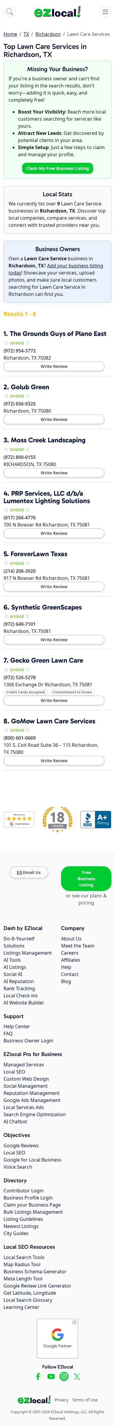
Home (10, 34)
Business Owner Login (28, 1040)
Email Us (32, 872)
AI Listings (15, 967)
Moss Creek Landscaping (48, 440)
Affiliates (70, 960)
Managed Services (24, 1064)
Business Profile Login (28, 1197)
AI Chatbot (15, 1121)
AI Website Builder (24, 1002)
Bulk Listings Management (33, 1212)
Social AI (13, 974)
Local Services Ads (24, 1107)
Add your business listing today (56, 269)
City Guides (16, 1233)
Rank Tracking (19, 988)
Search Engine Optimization (35, 1114)
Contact (69, 974)
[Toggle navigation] (105, 12)
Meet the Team (77, 945)
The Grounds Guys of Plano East (58, 333)
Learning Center (22, 1307)
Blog (66, 981)
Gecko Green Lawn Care (46, 660)
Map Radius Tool (22, 1264)
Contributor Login (24, 1190)
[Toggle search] (10, 12)
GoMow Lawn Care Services (53, 721)
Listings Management (28, 953)
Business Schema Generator (35, 1271)
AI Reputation (19, 981)
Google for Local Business (32, 1160)
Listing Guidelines (23, 1219)
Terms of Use (85, 1400)
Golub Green (30, 387)
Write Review (54, 366)
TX (26, 34)
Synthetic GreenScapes (46, 607)
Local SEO (14, 1071)
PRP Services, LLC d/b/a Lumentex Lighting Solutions (47, 497)
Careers (69, 953)
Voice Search (18, 1167)
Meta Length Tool (23, 1278)
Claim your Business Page (32, 1205)
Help (66, 967)
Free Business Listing (86, 879)
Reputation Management (32, 1093)
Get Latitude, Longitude (30, 1293)
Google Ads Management (32, 1100)
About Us (71, 938)
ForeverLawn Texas (39, 554)
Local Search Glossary (28, 1300)
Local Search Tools (24, 1257)
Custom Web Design (26, 1079)
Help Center (17, 1026)
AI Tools (12, 960)
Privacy (61, 1400)
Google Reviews (21, 1145)
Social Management (26, 1086)
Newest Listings (21, 1226)
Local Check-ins (21, 995)
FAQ (8, 1033)
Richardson (48, 34)
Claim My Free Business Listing (57, 168)
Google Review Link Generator (37, 1286)
